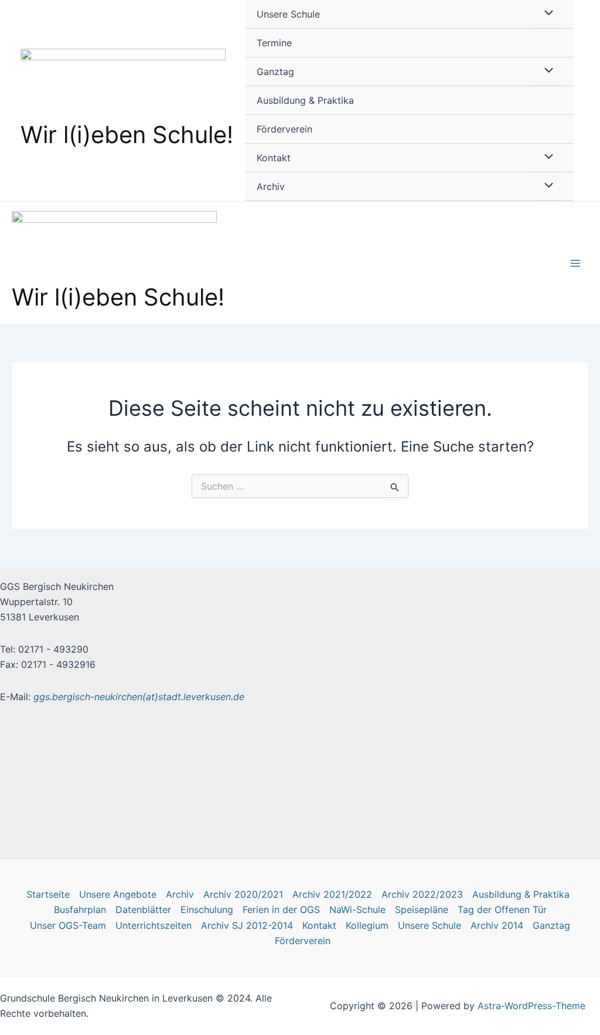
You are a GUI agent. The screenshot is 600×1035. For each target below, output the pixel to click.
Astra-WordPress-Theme (531, 1006)
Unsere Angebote (117, 894)
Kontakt (274, 158)
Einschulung (206, 909)
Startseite (48, 894)
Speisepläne (421, 909)
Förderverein (284, 129)
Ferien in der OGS (281, 909)
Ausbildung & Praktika (305, 100)
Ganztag (275, 71)
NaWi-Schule (357, 909)
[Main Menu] (575, 263)
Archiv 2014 (497, 925)
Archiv (271, 186)
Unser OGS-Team (68, 925)
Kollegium (367, 925)
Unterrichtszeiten (153, 925)
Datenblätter (143, 909)
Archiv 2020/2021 (243, 894)
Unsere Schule (288, 14)
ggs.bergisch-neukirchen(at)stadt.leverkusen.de (138, 697)
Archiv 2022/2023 (422, 894)
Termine (274, 43)
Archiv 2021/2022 (332, 894)
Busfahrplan (80, 909)
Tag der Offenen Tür (502, 909)
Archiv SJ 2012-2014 (247, 925)
